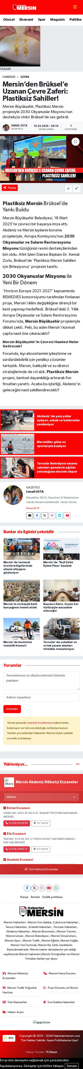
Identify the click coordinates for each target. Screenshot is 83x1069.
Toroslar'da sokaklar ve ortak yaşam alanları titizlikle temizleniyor (60, 646)
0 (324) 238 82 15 (18, 849)
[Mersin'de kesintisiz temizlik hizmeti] (21, 628)
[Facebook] (37, 515)
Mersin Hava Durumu (62, 973)
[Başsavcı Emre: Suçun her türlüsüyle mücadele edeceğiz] (61, 590)
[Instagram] (52, 515)
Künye (24, 897)
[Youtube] (67, 515)
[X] (34, 888)
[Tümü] (78, 764)
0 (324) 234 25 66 (18, 823)
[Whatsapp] (56, 888)
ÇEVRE (24, 77)
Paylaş (12, 187)
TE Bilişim (51, 1052)
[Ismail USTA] (13, 495)
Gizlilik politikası (52, 897)
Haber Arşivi (16, 1012)
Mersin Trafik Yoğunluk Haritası (20, 990)
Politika (76, 19)
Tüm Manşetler (17, 1002)
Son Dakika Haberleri (61, 1002)
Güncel (9, 19)
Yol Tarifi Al (42, 823)
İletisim (35, 897)
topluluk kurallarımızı (40, 722)
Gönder (12, 709)
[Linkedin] (59, 515)
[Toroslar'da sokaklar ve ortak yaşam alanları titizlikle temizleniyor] (61, 628)
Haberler (9, 77)
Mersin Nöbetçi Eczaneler (15, 975)
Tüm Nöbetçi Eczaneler (43, 869)
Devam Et (31, 508)
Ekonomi (26, 19)
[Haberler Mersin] (25, 7)
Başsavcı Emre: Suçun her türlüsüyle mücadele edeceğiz (61, 607)
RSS (10, 1038)
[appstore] (41, 1023)
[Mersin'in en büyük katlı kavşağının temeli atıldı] (21, 590)
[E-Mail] (29, 515)
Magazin (57, 19)
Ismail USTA (35, 491)
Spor (42, 19)
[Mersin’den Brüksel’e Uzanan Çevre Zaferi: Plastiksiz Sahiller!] (41, 158)
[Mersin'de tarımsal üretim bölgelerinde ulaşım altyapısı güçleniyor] (21, 549)
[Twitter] (44, 515)
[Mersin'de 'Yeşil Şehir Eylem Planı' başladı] (61, 549)
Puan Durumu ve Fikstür (63, 987)
